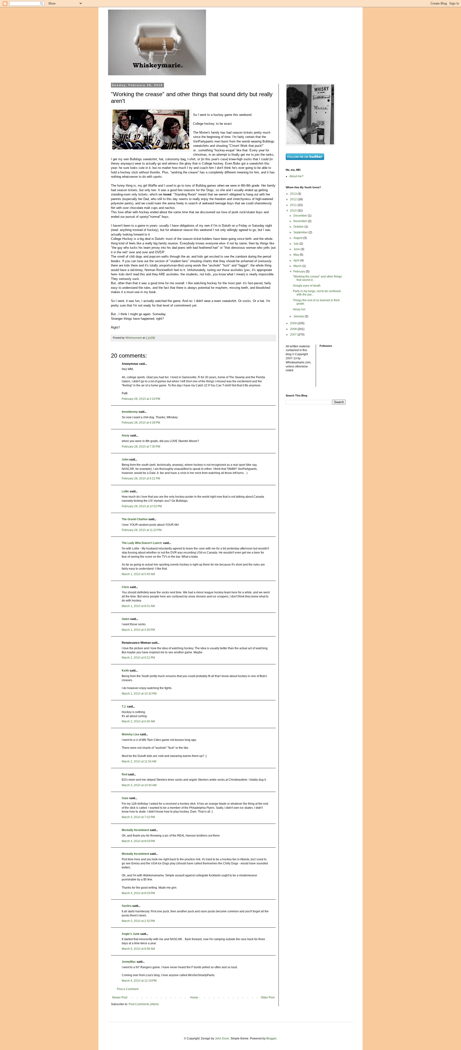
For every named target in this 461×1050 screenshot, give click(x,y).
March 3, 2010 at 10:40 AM (139, 785)
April (296, 260)
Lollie (125, 491)
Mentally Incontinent (135, 830)
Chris (125, 587)
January (299, 316)
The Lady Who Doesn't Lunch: (142, 543)
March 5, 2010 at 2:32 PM (138, 921)
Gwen (125, 619)
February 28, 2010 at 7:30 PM (141, 446)
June (297, 249)
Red (124, 774)
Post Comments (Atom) (144, 1004)
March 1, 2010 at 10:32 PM (139, 693)
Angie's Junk (131, 934)
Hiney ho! (299, 309)
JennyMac (129, 961)
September (301, 232)
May (296, 254)
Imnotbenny (130, 411)
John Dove (222, 1038)
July (296, 243)
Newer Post (119, 997)
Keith (125, 670)
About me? (296, 176)
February (299, 271)
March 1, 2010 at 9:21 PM (138, 657)
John (125, 459)
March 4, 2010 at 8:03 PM (138, 841)
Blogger (271, 1038)
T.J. (124, 706)
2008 (293, 329)
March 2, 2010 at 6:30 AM (138, 721)
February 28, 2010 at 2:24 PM (141, 399)
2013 (293, 193)
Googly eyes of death (307, 285)
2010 (293, 210)
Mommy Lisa (130, 734)
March (297, 266)
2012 (293, 199)
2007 (293, 334)
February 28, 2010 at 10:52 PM (142, 506)
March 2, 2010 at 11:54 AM (139, 761)
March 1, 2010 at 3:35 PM (138, 629)
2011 (293, 205)
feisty (125, 435)
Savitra (127, 906)
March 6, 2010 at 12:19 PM (139, 980)
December (300, 215)
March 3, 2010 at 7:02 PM (138, 817)
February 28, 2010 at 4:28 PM (141, 422)
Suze (125, 798)
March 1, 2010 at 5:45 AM (138, 574)
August (298, 238)
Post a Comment (128, 989)
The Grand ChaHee (135, 519)
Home (194, 997)
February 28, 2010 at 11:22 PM (142, 530)
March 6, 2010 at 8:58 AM (138, 948)
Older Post (267, 997)
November (300, 221)
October (298, 226)
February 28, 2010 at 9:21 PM (141, 478)
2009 (293, 323)
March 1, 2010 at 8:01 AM (138, 606)
